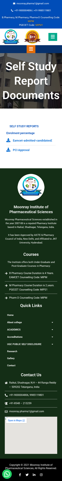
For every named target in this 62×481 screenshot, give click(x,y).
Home (10, 315)
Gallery (10, 358)
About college (14, 322)
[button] (31, 322)
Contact (11, 365)
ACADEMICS (14, 329)
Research (12, 351)
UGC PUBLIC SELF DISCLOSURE (24, 344)
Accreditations (15, 337)
